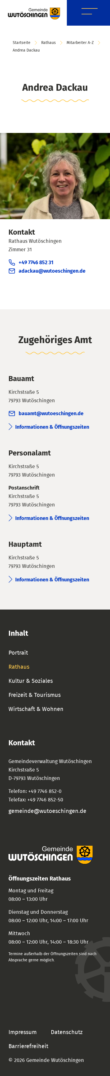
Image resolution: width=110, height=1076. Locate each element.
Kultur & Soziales (30, 681)
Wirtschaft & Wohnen (35, 709)
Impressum (22, 1032)
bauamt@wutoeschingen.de (51, 413)
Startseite (21, 43)
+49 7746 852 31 (36, 262)
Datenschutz (67, 1032)
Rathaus (48, 43)
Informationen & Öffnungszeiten (52, 427)
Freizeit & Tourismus (34, 695)
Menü (89, 12)
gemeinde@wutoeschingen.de (47, 811)
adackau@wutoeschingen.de (52, 271)
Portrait (18, 653)
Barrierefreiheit (28, 1046)
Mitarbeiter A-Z (80, 43)
